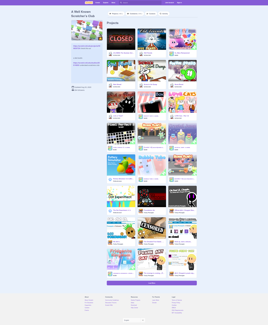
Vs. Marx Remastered (182, 53)
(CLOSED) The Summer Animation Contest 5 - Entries (123, 53)
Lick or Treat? (118, 116)
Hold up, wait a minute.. (183, 242)
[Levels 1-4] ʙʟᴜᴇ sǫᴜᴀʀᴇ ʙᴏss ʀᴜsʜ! (185, 179)
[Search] (121, 3)
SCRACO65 (116, 55)
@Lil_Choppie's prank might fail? (185, 273)
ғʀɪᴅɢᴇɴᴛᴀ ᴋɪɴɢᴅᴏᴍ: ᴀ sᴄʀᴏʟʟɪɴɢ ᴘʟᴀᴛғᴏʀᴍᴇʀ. (123, 273)
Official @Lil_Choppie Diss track (185, 210)
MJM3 (176, 55)
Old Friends (148, 53)
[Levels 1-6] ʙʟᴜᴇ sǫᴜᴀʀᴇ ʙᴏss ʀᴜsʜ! (154, 147)
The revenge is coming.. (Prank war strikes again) (154, 273)
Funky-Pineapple (149, 213)
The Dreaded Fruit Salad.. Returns (154, 242)
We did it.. (116, 242)
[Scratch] (89, 2)
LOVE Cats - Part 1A (182, 116)
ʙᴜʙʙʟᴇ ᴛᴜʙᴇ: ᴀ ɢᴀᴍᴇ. (151, 179)
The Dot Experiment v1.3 (122, 210)
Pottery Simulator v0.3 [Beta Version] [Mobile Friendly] (123, 179)
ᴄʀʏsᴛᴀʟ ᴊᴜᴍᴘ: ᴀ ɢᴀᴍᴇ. (182, 147)
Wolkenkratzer (117, 181)
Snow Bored (179, 84)
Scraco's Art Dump (150, 84)
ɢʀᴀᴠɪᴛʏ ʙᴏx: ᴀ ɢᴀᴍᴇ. (151, 116)
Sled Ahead (117, 84)
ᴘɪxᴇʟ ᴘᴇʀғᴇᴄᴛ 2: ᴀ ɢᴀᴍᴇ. (121, 147)
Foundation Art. (149, 210)
